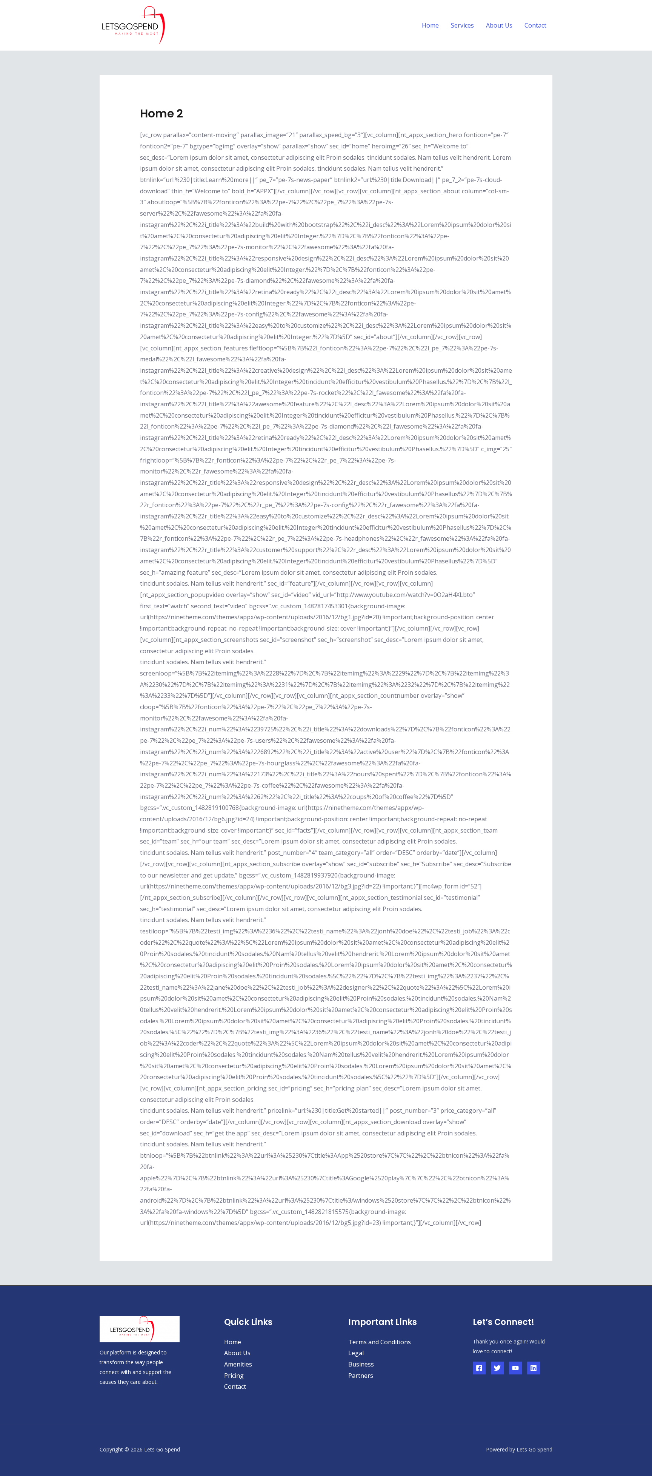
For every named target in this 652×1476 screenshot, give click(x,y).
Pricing (234, 1375)
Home (430, 25)
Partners (360, 1375)
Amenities (238, 1364)
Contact (535, 25)
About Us (499, 25)
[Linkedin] (533, 1368)
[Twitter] (497, 1368)
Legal (356, 1353)
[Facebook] (479, 1368)
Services (462, 25)
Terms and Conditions (379, 1342)
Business (361, 1364)
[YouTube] (515, 1368)
